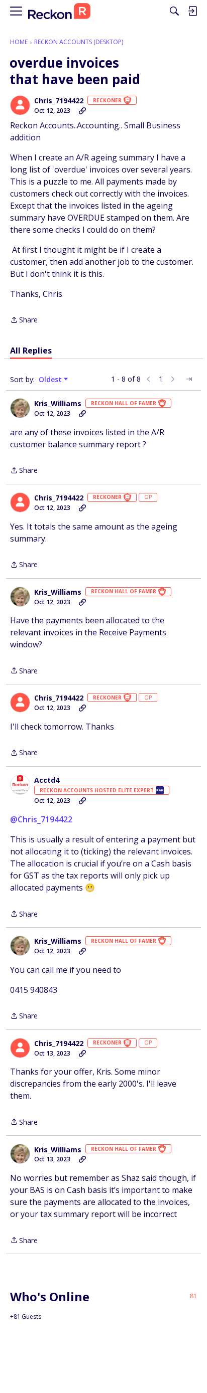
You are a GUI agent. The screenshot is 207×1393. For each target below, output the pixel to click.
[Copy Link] (82, 110)
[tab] (31, 350)
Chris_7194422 (58, 100)
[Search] (174, 11)
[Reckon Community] (59, 11)
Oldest (51, 380)
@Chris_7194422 (41, 819)
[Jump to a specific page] (189, 379)
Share (24, 320)
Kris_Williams (57, 403)
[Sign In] (192, 11)
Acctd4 (46, 780)
